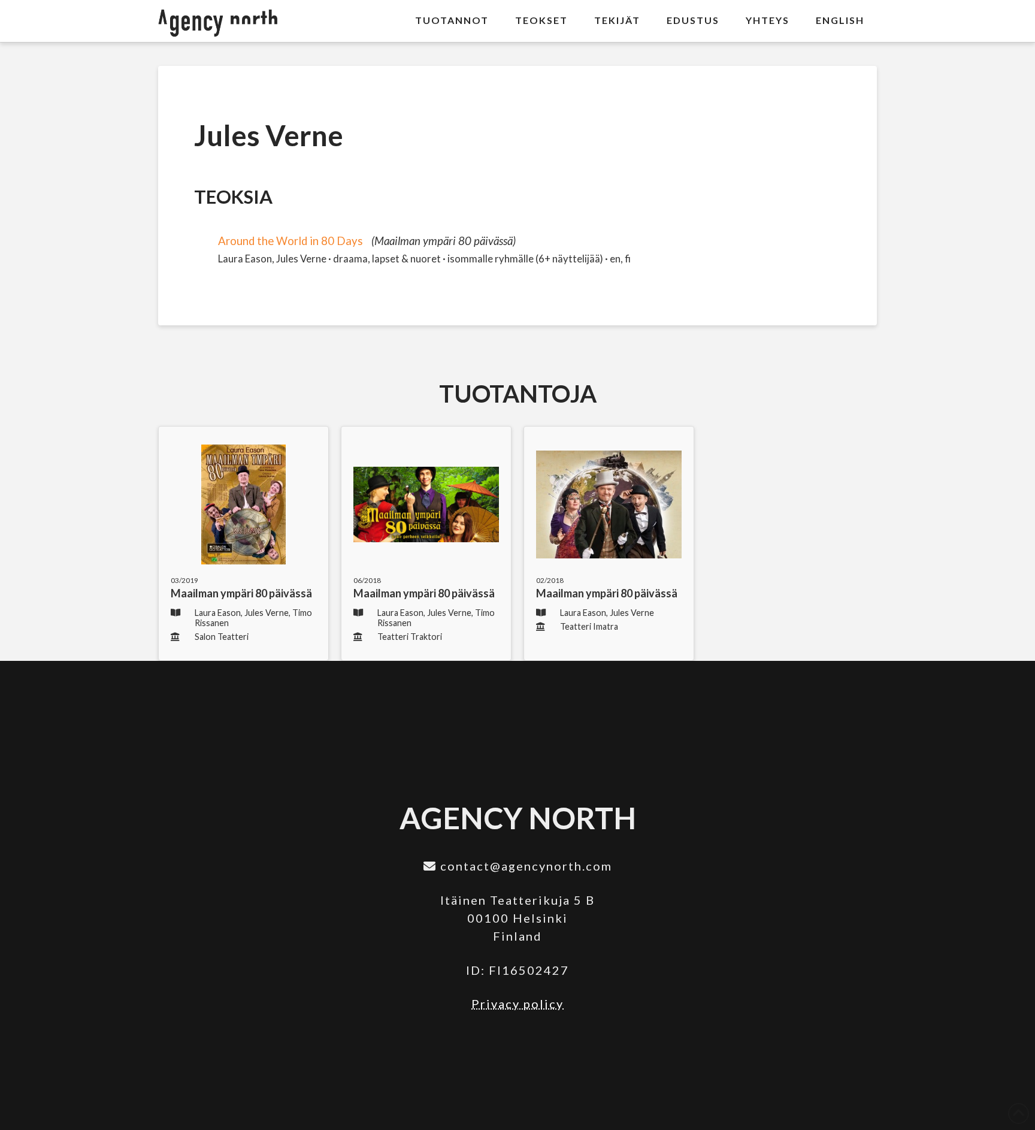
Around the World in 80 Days (290, 240)
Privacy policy (517, 1003)
